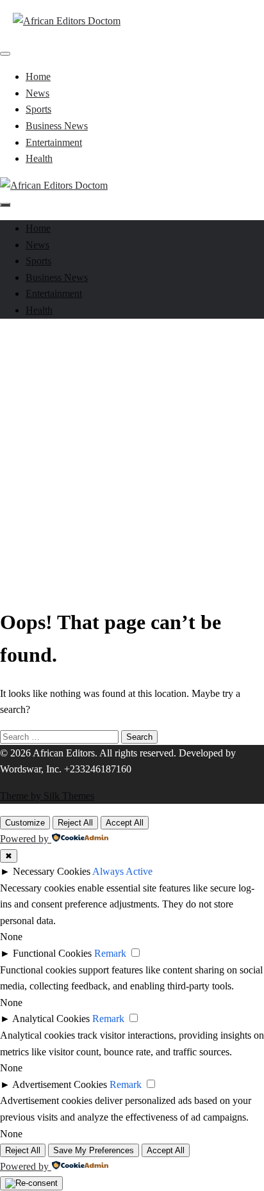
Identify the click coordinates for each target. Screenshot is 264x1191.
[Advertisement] (132, 461)
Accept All (125, 822)
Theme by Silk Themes (47, 795)
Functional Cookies (52, 953)
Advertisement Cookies (59, 1084)
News (37, 93)
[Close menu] (5, 54)
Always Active (122, 871)
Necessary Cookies (51, 871)
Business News (57, 125)
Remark (110, 953)
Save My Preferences (93, 1150)
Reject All (75, 822)
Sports (38, 109)
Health (39, 158)
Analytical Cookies (51, 1018)
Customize (25, 822)
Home (38, 76)
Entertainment (54, 142)
